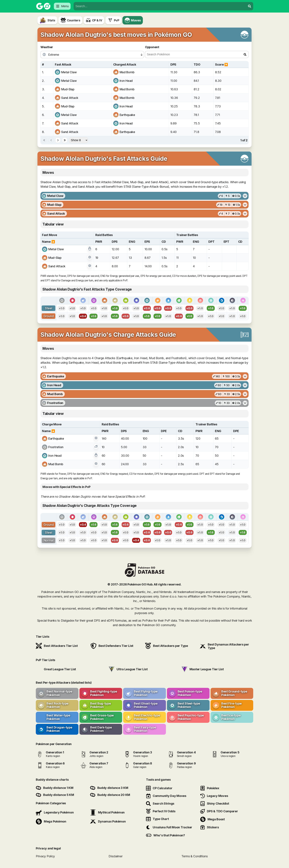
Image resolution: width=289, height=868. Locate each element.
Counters (73, 20)
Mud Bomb (127, 72)
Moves (136, 20)
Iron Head (126, 80)
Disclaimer (115, 856)
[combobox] (160, 6)
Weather (46, 47)
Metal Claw (69, 72)
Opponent (152, 47)
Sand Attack (69, 98)
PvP (116, 20)
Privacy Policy (45, 856)
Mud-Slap (67, 89)
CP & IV (97, 20)
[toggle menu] (249, 6)
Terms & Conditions (194, 856)
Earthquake (127, 115)
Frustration (55, 447)
